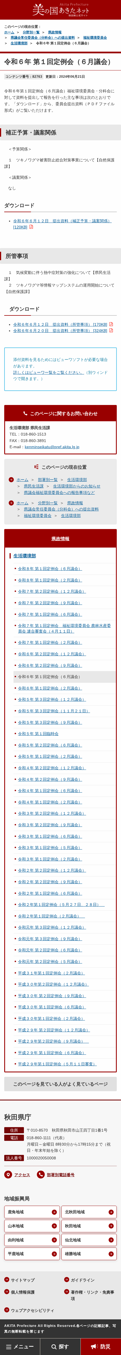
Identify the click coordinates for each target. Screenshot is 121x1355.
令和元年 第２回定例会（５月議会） (50, 961)
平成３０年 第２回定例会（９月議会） (52, 996)
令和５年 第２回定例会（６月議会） (50, 745)
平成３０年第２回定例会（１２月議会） (53, 984)
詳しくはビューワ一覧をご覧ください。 (48, 372)
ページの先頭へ (111, 1330)
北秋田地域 (75, 1212)
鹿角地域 (16, 1212)
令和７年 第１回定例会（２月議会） (50, 642)
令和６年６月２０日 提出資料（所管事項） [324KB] (60, 330)
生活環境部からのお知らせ (76, 486)
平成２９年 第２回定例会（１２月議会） (54, 1030)
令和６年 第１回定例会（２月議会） (50, 688)
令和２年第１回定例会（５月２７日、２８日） (61, 904)
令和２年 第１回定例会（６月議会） (50, 893)
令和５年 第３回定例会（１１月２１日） (54, 711)
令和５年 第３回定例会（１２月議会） (52, 699)
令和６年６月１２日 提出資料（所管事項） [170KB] (60, 324)
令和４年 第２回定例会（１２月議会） (52, 768)
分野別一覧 (31, 32)
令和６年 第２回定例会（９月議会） (50, 665)
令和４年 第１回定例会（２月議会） (50, 802)
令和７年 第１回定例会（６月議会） (50, 614)
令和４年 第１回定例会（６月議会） (50, 790)
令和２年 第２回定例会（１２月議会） (52, 870)
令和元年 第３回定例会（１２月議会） (52, 927)
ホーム (9, 32)
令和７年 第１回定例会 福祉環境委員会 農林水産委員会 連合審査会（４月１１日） (64, 628)
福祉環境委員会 (95, 38)
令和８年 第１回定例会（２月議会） (50, 580)
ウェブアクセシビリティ (32, 1310)
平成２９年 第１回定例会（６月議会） (52, 1052)
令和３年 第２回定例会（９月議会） (50, 825)
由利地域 (16, 1240)
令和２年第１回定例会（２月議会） (51, 916)
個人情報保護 (23, 1292)
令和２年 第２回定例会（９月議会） (50, 882)
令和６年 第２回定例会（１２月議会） (52, 654)
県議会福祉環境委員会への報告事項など (59, 492)
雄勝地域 (73, 1253)
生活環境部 (19, 43)
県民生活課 (34, 486)
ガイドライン (83, 1280)
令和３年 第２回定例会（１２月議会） (52, 813)
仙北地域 (73, 1240)
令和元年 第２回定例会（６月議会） (50, 950)
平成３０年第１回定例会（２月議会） (51, 1018)
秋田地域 (73, 1226)
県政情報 (55, 32)
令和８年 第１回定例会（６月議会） (50, 568)
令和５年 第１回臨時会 (38, 733)
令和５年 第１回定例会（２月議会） (50, 756)
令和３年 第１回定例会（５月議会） (50, 847)
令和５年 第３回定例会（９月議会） (50, 722)
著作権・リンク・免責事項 (92, 1295)
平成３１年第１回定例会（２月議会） (51, 973)
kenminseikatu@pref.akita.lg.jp (52, 447)
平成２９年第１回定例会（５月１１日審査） (57, 1064)
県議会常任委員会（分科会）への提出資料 (43, 38)
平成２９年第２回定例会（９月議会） (53, 1041)
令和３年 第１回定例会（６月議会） (50, 836)
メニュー (24, 1346)
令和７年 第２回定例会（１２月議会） (52, 591)
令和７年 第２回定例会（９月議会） (50, 603)
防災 (105, 1346)
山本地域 (16, 1226)
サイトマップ (23, 1280)
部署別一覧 (48, 479)
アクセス (22, 1175)
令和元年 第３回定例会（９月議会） (50, 939)
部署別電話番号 (61, 1175)
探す (64, 1346)
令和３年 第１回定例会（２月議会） (50, 859)
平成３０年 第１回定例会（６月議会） (52, 1007)
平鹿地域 (16, 1253)
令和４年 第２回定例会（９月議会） (50, 779)
